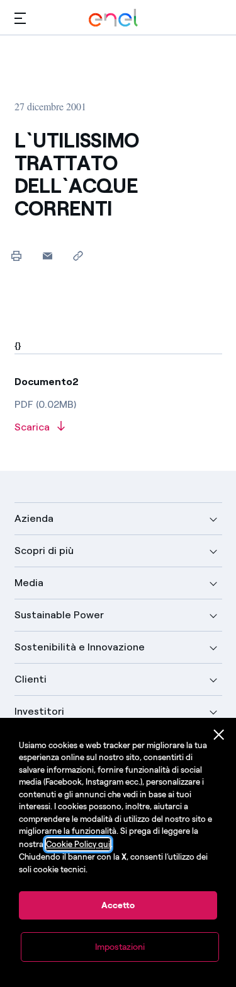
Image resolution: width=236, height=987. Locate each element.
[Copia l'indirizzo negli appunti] (78, 255)
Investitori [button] (39, 711)
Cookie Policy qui (78, 844)
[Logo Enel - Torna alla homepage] (113, 18)
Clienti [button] (30, 679)
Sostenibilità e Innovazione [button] (79, 647)
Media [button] (28, 583)
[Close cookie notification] (219, 734)
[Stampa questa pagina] (17, 255)
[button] (20, 18)
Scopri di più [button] (44, 551)
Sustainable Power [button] (59, 615)
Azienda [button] (33, 518)
